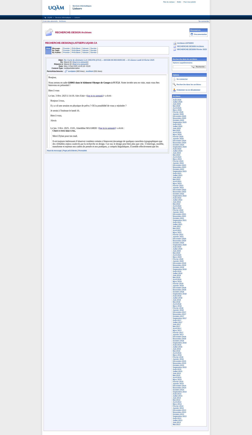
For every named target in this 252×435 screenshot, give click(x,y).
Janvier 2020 (178, 261)
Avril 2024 (177, 157)
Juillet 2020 (177, 249)
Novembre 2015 (179, 363)
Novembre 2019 (179, 265)
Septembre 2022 (180, 196)
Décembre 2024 (179, 141)
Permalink (82, 151)
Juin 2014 (177, 398)
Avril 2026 (177, 108)
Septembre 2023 (180, 171)
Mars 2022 (177, 208)
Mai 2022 (176, 204)
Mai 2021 (176, 228)
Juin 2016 (177, 349)
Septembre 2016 (180, 343)
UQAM (49, 17)
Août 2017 (177, 320)
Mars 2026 (177, 110)
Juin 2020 (177, 251)
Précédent (76, 48)
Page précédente (70, 151)
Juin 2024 (177, 153)
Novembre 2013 (179, 412)
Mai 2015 (176, 375)
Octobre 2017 (178, 316)
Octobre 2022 (178, 194)
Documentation (200, 34)
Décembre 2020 (179, 239)
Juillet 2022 (177, 200)
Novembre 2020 (179, 241)
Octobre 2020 (178, 243)
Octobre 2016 (178, 341)
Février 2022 (178, 210)
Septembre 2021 (180, 220)
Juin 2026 (177, 104)
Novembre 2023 (179, 167)
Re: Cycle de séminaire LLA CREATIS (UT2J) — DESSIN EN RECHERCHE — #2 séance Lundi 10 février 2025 (109, 60)
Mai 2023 (176, 179)
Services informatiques (63, 17)
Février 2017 (178, 333)
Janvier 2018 (178, 310)
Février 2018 (178, 308)
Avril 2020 (177, 255)
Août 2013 (177, 418)
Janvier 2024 (178, 163)
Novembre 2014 (179, 388)
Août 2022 (177, 198)
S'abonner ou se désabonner (188, 90)
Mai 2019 (176, 277)
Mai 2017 (176, 326)
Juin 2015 (177, 373)
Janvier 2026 (178, 114)
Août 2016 (177, 345)
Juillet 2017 (177, 322)
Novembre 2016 (179, 339)
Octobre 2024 (178, 145)
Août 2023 (177, 173)
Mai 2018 (176, 302)
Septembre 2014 (180, 392)
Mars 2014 (177, 404)
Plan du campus (169, 2)
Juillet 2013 (177, 420)
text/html (89, 71)
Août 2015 (177, 369)
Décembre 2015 (179, 361)
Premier (66, 48)
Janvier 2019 (178, 286)
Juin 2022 (177, 202)
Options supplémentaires (182, 63)
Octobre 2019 (178, 267)
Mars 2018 (177, 306)
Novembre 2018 (179, 290)
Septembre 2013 (180, 416)
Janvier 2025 (178, 139)
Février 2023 (178, 186)
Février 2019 (178, 284)
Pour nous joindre (189, 2)
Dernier (93, 48)
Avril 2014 (177, 402)
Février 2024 (178, 161)
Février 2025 (178, 137)
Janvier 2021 (178, 237)
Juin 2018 (177, 300)
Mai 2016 (176, 351)
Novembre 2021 (179, 216)
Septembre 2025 (180, 122)
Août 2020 (177, 247)
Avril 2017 (177, 329)
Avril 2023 (177, 182)
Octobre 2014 (178, 390)
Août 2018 (177, 296)
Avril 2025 (177, 133)
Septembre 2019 (180, 269)
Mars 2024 (177, 159)
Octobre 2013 (178, 414)
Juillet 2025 (177, 126)
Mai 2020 (176, 253)
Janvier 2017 (178, 335)
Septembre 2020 (180, 245)
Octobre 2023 (178, 169)
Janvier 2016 (178, 359)
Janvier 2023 (178, 188)
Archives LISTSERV (185, 43)
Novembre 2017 (179, 314)
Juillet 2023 (177, 175)
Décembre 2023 (179, 165)
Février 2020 (178, 259)
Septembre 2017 (180, 318)
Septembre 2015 (180, 367)
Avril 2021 (177, 231)
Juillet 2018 (177, 298)
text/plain (72, 71)
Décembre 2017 (179, 312)
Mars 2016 (177, 355)
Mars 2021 (177, 233)
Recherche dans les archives (185, 59)
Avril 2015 (177, 378)
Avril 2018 (177, 304)
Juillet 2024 (177, 151)
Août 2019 (177, 271)
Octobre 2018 (178, 292)
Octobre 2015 (178, 365)
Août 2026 (177, 100)
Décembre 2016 (179, 337)
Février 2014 (178, 406)
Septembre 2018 (180, 294)
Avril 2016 (177, 353)
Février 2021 (178, 235)
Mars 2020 (177, 257)
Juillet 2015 (177, 371)
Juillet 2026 (177, 102)
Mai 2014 (176, 400)
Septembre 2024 (180, 147)
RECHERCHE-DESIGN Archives (190, 46)
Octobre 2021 (178, 218)
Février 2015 (178, 382)
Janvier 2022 (178, 212)
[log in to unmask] (80, 62)
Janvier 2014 (178, 408)
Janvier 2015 (178, 384)
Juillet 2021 (177, 224)
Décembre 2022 (179, 190)
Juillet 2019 (177, 273)
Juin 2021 (177, 226)
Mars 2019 (177, 282)
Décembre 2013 (179, 410)
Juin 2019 (177, 275)
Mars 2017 (177, 331)
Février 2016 (178, 357)
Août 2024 (177, 149)
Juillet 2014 (177, 396)
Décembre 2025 (179, 116)
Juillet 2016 (177, 347)
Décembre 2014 (179, 386)
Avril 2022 (177, 206)
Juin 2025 (177, 128)
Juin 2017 (177, 324)
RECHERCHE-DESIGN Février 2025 (192, 49)
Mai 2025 (176, 130)
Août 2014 (177, 394)
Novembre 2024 (179, 143)
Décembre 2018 (179, 288)
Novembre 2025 (179, 118)
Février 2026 (178, 112)
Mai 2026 (176, 106)
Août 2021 (177, 222)
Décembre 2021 (179, 214)
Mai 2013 (176, 424)
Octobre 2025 (178, 120)
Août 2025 (177, 124)
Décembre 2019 (179, 263)
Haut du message (54, 151)
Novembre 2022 (179, 192)
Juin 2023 (177, 177)
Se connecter (182, 79)
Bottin (179, 2)
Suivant (85, 48)
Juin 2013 (177, 422)
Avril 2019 (177, 280)
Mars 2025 (177, 135)
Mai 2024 (176, 155)
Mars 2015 (177, 380)
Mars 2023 (177, 184)
